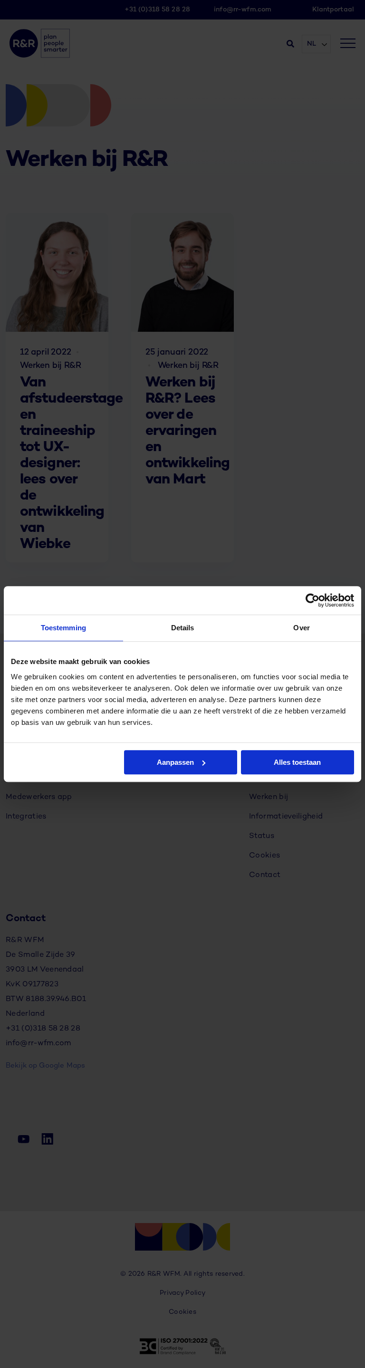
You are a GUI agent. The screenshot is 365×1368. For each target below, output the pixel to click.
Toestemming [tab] (63, 628)
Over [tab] (301, 628)
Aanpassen (175, 762)
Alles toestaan (297, 762)
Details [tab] (182, 628)
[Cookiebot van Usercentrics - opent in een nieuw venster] (312, 600)
